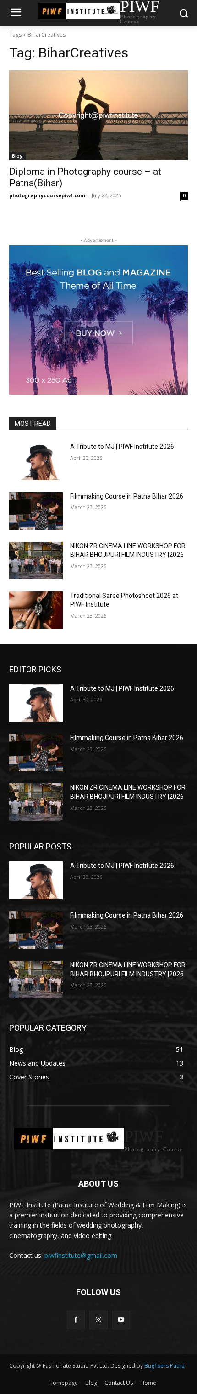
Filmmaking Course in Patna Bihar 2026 (126, 496)
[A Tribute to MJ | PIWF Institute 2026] (36, 461)
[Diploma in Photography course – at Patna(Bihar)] (98, 115)
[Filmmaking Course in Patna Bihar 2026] (36, 511)
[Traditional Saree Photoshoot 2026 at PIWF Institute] (36, 610)
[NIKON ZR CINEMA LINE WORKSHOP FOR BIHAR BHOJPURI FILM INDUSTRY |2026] (36, 560)
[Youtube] (121, 1320)
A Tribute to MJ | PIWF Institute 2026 (122, 446)
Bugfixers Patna (164, 1366)
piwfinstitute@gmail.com (80, 1255)
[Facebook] (76, 1320)
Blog (17, 156)
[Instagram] (98, 1320)
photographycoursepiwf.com (47, 195)
